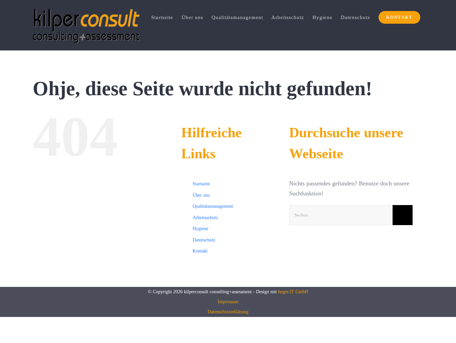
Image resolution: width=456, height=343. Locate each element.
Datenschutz (204, 239)
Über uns (201, 195)
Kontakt (200, 250)
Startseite (201, 183)
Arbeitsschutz (205, 217)
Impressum (228, 301)
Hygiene (200, 228)
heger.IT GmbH (293, 291)
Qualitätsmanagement (213, 206)
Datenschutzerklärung (228, 311)
